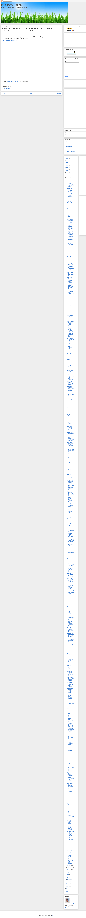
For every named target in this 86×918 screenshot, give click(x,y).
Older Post (58, 93)
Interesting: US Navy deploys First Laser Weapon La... (70, 575)
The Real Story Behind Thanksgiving (70, 243)
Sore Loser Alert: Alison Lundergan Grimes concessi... (70, 833)
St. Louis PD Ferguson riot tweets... (70, 297)
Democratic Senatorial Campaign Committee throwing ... (70, 805)
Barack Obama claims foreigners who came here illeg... (70, 372)
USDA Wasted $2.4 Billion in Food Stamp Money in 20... (70, 515)
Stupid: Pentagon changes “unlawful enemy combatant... (70, 258)
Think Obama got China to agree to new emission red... (70, 645)
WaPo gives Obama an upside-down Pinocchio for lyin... (70, 428)
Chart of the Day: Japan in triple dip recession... (70, 540)
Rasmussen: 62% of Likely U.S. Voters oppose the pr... (70, 274)
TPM (4, 32)
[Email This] (22, 81)
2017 (67, 172)
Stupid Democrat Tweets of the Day (70, 618)
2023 (67, 163)
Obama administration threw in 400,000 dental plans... (70, 422)
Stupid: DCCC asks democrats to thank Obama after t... (70, 811)
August (68, 869)
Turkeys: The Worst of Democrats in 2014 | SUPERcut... (70, 205)
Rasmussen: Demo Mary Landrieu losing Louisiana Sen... (70, 410)
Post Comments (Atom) (34, 96)
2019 (67, 169)
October (69, 865)
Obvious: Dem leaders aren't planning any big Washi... (70, 852)
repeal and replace (14, 82)
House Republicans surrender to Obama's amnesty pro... (70, 404)
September (69, 867)
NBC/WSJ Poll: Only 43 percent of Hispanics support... (70, 461)
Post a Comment (7, 88)
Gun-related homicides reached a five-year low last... (70, 702)
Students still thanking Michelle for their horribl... (70, 383)
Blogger (53, 915)
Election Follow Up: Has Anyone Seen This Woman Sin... (70, 754)
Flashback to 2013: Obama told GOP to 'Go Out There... (70, 779)
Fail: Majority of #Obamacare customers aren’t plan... (70, 847)
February (69, 879)
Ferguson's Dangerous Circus (70, 351)
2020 (67, 167)
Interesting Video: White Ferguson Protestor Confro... (70, 253)
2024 (67, 162)
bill (5, 82)
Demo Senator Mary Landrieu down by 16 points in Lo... (70, 608)
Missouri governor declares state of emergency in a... (70, 510)
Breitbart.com (69, 146)
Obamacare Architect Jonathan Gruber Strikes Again (70, 655)
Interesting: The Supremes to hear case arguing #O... (70, 785)
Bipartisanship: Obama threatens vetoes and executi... (70, 822)
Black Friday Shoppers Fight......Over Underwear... (70, 216)
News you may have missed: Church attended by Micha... (70, 221)
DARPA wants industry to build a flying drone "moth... (70, 361)
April (68, 876)
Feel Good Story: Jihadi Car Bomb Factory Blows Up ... (70, 570)
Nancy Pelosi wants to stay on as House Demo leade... (70, 800)
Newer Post (4, 93)
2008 (67, 891)
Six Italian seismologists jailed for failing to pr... (70, 560)
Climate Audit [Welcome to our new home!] (75, 148)
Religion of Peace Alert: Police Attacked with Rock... (70, 710)
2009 (67, 890)
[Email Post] (20, 81)
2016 (67, 174)
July (68, 870)
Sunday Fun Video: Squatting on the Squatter (70, 715)
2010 (67, 888)
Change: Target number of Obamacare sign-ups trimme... (70, 690)
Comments (68, 135)
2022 (67, 165)
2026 (67, 158)
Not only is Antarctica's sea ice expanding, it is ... (70, 292)
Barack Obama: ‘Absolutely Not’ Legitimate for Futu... (70, 340)
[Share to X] (25, 81)
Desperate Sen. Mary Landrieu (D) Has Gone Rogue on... (70, 635)
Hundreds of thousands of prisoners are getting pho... (70, 199)
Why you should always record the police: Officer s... (70, 730)
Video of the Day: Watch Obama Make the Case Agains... (70, 592)
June (68, 872)
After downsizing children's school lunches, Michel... (70, 210)
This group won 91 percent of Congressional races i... (70, 555)
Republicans (20, 82)
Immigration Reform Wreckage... (70, 838)
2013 (67, 883)
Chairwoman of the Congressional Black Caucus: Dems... (70, 597)
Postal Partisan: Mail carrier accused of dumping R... (70, 862)
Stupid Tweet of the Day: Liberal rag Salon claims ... (70, 857)
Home (31, 93)
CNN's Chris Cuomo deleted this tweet (70, 247)
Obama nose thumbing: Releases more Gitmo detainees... (70, 388)
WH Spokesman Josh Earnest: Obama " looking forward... (70, 667)
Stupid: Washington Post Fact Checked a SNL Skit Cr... (70, 329)
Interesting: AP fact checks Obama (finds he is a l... (70, 398)
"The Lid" (68, 141)
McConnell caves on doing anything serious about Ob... (70, 603)
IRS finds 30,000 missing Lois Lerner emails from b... (70, 394)
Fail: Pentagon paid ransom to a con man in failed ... (70, 434)
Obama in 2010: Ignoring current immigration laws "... (70, 535)
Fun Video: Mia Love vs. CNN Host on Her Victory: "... (70, 817)
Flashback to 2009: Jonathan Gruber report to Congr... (70, 613)
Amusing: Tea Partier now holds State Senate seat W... (70, 795)
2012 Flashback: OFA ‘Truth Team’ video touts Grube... (70, 551)
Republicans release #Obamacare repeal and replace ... (70, 650)
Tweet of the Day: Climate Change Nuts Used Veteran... (70, 661)
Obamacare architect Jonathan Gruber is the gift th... (70, 623)
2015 (67, 175)
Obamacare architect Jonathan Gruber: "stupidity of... (70, 748)
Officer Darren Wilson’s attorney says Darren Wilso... (70, 233)
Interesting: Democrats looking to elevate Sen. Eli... (70, 629)
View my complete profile (70, 907)
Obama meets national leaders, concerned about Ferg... (70, 526)
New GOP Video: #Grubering (70, 531)
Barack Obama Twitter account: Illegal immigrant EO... (70, 356)
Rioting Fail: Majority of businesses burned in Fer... (70, 286)
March (68, 877)
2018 (67, 170)
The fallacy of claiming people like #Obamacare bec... (70, 499)
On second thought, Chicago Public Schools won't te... (70, 449)
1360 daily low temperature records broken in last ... (70, 471)
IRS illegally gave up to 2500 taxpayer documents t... (70, 195)
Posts (67, 133)
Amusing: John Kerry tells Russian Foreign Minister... (70, 317)
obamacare (8, 82)
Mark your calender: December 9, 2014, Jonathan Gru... (70, 346)
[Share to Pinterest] (27, 81)
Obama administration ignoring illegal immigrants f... (70, 439)
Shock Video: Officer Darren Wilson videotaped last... (70, 545)
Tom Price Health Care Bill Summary (10, 40)
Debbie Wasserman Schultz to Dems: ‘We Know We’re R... (70, 736)
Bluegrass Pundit (11, 4)
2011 (67, 886)
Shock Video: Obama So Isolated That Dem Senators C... (70, 673)
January (69, 881)
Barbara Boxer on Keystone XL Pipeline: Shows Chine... (70, 482)
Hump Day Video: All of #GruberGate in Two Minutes (70, 466)
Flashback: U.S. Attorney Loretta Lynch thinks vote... (70, 720)
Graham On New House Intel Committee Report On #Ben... (70, 323)
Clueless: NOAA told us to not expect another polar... (70, 764)
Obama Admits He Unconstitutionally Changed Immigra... (70, 268)
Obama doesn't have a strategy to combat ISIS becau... (70, 742)
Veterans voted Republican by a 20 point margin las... (70, 679)
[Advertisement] (71, 40)
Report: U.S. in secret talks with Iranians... (70, 706)
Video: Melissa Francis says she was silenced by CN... (70, 580)
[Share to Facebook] (26, 81)
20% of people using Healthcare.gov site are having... (70, 520)
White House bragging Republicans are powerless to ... (70, 493)
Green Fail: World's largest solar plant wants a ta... (70, 759)
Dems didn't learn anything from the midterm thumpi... (70, 769)
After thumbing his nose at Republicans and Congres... (70, 725)
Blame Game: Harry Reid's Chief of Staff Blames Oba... (70, 842)
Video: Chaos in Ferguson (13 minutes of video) (70, 307)
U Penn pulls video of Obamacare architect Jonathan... (70, 684)
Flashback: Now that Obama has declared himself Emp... (70, 335)
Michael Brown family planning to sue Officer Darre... (70, 312)
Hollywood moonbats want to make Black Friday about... (70, 227)
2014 (67, 177)
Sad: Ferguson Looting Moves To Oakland (70, 263)
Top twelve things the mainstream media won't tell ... (70, 487)
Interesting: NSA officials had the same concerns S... (70, 444)
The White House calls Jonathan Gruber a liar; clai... (70, 640)
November (69, 180)
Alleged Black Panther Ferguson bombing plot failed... (70, 238)
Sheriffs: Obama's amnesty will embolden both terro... (70, 416)
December (69, 179)
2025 (67, 160)
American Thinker (70, 144)
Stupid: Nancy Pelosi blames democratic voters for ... (70, 790)
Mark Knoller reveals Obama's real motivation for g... (70, 366)
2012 (67, 884)
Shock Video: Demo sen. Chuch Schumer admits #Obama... (69, 280)
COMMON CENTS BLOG (71, 151)
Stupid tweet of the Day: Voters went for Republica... (70, 828)
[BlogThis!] (23, 81)
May (68, 874)
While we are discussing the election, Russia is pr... (70, 774)
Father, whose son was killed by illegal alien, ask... (70, 565)
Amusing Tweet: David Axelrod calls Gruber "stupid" (70, 505)
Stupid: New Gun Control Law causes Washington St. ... (70, 455)
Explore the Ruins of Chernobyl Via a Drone (70, 190)
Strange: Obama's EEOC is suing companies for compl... (70, 184)
